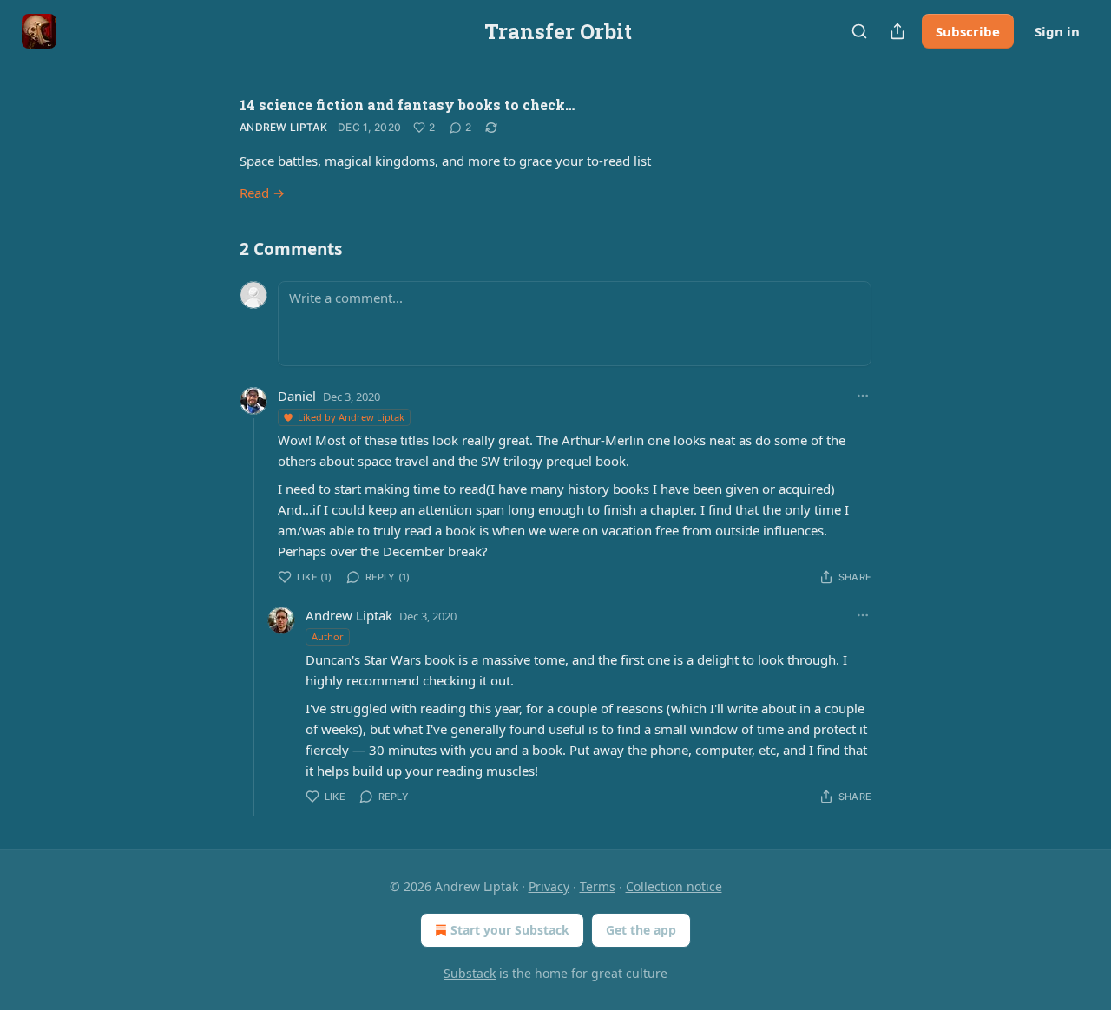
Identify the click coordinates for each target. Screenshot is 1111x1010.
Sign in (1057, 31)
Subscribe (968, 31)
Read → (262, 192)
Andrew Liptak (283, 127)
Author (328, 636)
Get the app (641, 929)
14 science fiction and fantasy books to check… (407, 104)
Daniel (297, 395)
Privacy (549, 886)
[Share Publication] (897, 31)
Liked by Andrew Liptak (351, 416)
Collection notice (674, 886)
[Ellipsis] (863, 396)
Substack (470, 973)
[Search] (859, 31)
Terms (597, 886)
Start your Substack (509, 929)
